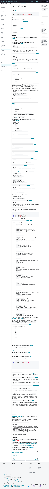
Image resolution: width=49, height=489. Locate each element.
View (1, 58)
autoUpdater (3, 6)
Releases (32, 1)
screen (2, 42)
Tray (1, 51)
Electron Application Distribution (17, 416)
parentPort (2, 63)
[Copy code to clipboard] (38, 12)
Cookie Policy (20, 486)
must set (29, 411)
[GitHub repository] (39, 1)
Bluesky (30, 468)
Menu (2, 23)
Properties (42, 42)
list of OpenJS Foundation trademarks (13, 481)
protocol (2, 38)
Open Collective (40, 466)
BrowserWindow (3, 10)
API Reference (5, 466)
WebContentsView (3, 55)
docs (21, 99)
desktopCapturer (3, 15)
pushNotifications (3, 40)
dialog (2, 16)
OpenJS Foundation (9, 477)
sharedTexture (3, 45)
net (1, 62)
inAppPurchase (3, 20)
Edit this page (15, 455)
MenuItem (2, 24)
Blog (10, 1)
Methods (42, 7)
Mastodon (30, 471)
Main (15, 10)
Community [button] (15, 1)
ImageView (2, 19)
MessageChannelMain (4, 25)
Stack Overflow (31, 472)
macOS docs (21, 318)
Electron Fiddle (23, 466)
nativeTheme (3, 29)
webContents (3, 54)
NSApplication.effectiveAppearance (17, 350)
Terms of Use (13, 485)
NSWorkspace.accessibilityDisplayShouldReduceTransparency (29, 443)
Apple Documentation (15, 343)
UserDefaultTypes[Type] (18, 171)
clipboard (2, 11)
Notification (2, 33)
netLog (2, 32)
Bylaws (21, 485)
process (2, 37)
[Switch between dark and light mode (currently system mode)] (40, 1)
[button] (5, 3)
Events (41, 4)
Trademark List (14, 480)
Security (13, 466)
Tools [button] (12, 1)
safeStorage (2, 41)
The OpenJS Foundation (6, 485)
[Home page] (13, 3)
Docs (6, 1)
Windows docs (14, 318)
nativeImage (2, 28)
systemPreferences (4, 49)
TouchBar (2, 50)
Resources (31, 466)
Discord (30, 467)
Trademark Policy (8, 480)
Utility (17, 10)
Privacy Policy (17, 485)
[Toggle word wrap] (36, 362)
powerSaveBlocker (3, 36)
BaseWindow (3, 7)
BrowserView (5, 8)
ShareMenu (2, 46)
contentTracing (3, 12)
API (8, 1)
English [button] (37, 1)
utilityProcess (3, 53)
